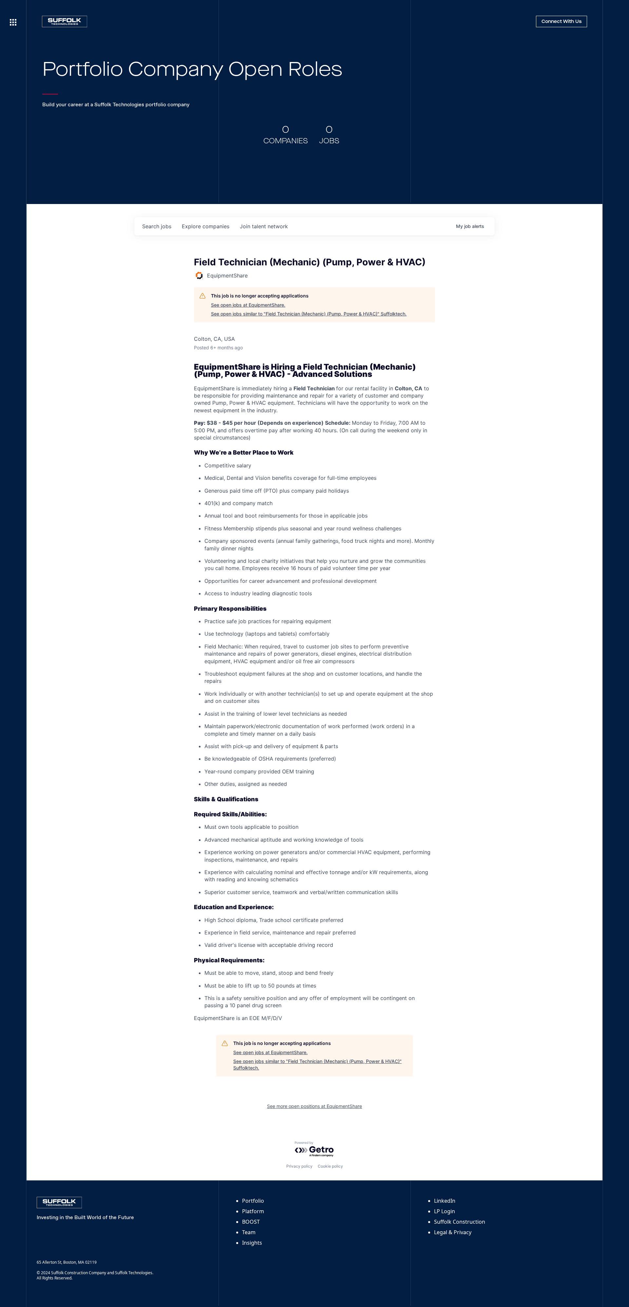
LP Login (444, 1211)
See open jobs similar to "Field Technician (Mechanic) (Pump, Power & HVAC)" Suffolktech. (309, 314)
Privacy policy (299, 1166)
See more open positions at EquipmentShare (314, 1106)
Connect (561, 21)
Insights (252, 1242)
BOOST (251, 1221)
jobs (156, 226)
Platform (253, 1211)
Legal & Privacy (452, 1232)
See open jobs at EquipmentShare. (248, 305)
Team (249, 1232)
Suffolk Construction (459, 1221)
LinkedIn (444, 1200)
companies (205, 226)
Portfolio (253, 1200)
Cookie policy (330, 1166)
